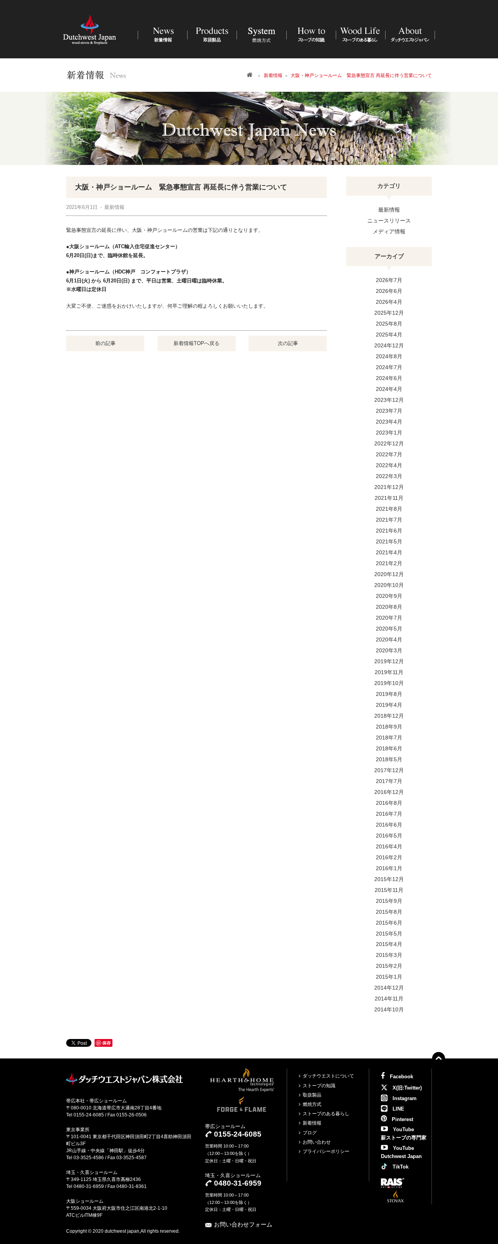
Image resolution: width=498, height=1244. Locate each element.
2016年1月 (389, 868)
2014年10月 (389, 1009)
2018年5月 (389, 759)
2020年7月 (389, 618)
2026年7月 (389, 280)
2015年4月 (389, 944)
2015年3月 (389, 955)
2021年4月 (389, 552)
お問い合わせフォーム (243, 1224)
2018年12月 (389, 716)
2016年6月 (389, 825)
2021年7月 (389, 520)
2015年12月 (389, 879)
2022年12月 (389, 443)
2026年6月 (389, 291)
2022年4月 (389, 465)
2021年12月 (389, 487)
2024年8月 (389, 356)
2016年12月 (389, 792)
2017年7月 (389, 781)
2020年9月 (389, 596)
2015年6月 (389, 923)
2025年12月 (389, 313)
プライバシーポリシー (326, 1151)
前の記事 (105, 343)
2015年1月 (389, 977)
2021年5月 (389, 541)
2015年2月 (389, 966)
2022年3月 (389, 476)
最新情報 (389, 210)
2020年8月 (389, 607)
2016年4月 (389, 846)
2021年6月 (389, 530)
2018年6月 (389, 748)
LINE (397, 1109)
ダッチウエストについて (328, 1076)
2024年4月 (389, 389)
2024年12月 (389, 345)
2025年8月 (389, 324)
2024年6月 (389, 378)
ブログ (310, 1132)
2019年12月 (389, 661)
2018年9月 (389, 727)
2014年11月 (389, 998)
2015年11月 (389, 890)
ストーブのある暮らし (326, 1113)
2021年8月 (389, 509)
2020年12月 (389, 574)
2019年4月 (389, 705)
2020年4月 (389, 639)
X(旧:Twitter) (406, 1088)
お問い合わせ (317, 1142)
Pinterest (401, 1119)
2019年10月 (389, 683)
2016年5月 (389, 835)
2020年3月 (389, 650)
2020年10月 (389, 585)
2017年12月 (389, 770)
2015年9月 (389, 901)
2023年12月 (389, 400)
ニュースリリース (389, 220)
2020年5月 (389, 629)
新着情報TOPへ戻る (196, 343)
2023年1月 (389, 432)
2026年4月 (389, 302)
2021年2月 (389, 563)
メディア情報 (389, 231)
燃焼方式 (312, 1104)
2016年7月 (389, 814)
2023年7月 (389, 411)
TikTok (400, 1167)
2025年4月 (389, 334)
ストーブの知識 (319, 1085)
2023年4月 (389, 422)
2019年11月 (389, 672)
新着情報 (312, 1123)
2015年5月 (389, 933)
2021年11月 (389, 498)
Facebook (400, 1076)
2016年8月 (389, 803)
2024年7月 (389, 367)
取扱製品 (312, 1095)
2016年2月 (389, 857)
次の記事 (288, 343)
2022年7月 (389, 454)
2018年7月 (389, 737)
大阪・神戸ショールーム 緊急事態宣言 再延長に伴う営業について (181, 187)
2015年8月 (389, 912)
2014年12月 (389, 988)
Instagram (404, 1098)
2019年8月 (389, 694)
